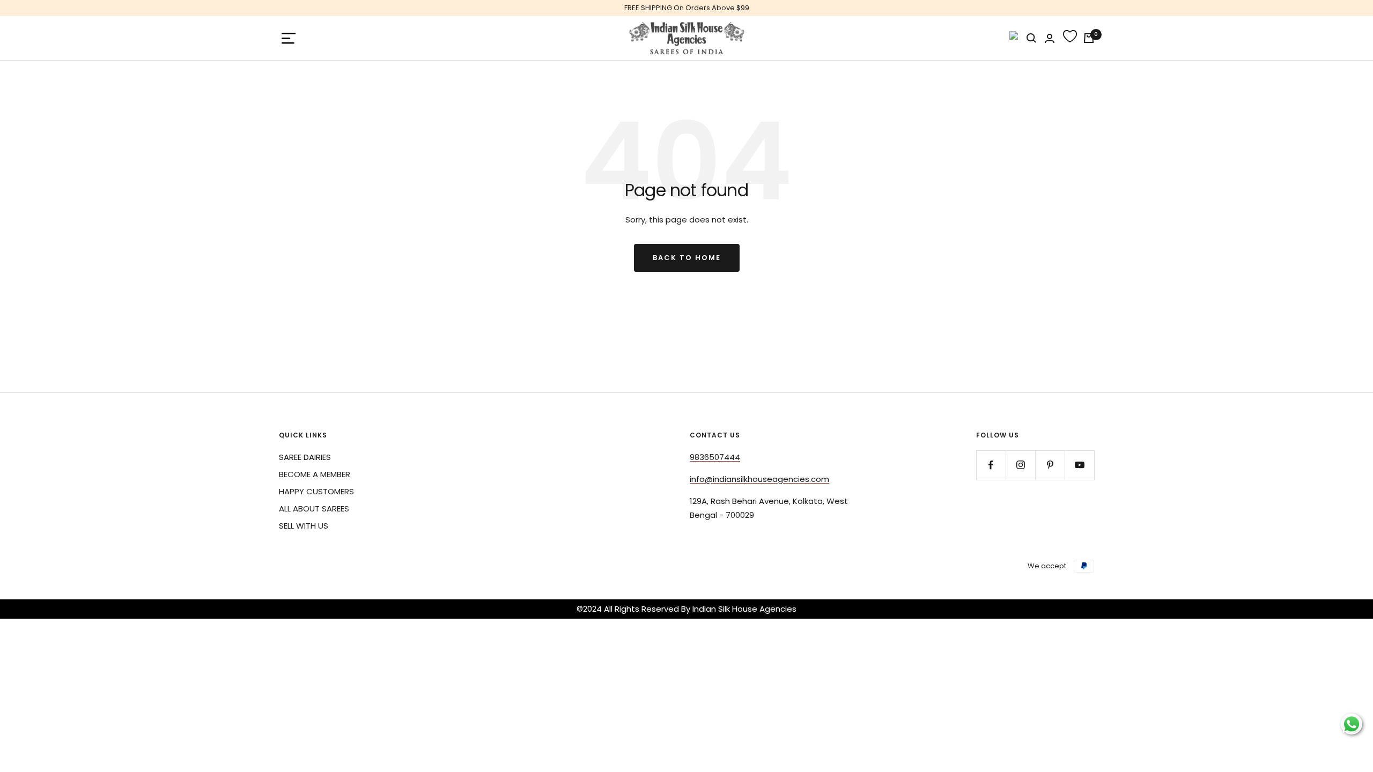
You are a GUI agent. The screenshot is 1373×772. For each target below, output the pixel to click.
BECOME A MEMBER (314, 474)
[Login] (1049, 38)
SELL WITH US (303, 525)
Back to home (687, 258)
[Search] (1031, 38)
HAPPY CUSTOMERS (316, 491)
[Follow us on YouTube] (1079, 465)
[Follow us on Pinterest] (1050, 465)
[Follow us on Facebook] (991, 465)
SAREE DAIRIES (305, 457)
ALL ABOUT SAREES (314, 508)
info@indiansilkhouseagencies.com (759, 479)
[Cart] (1088, 38)
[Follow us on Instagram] (1020, 465)
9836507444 (715, 457)
